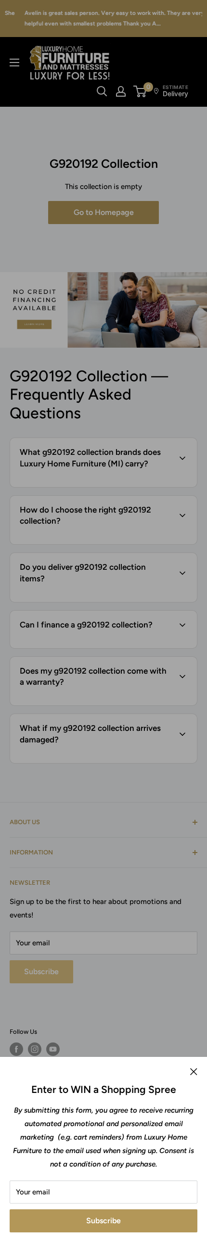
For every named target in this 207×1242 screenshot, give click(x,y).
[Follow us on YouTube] (53, 1049)
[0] (140, 91)
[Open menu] (14, 62)
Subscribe (103, 1220)
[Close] (193, 1071)
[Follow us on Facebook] (16, 1049)
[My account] (121, 91)
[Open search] (102, 91)
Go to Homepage (104, 212)
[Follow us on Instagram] (34, 1049)
